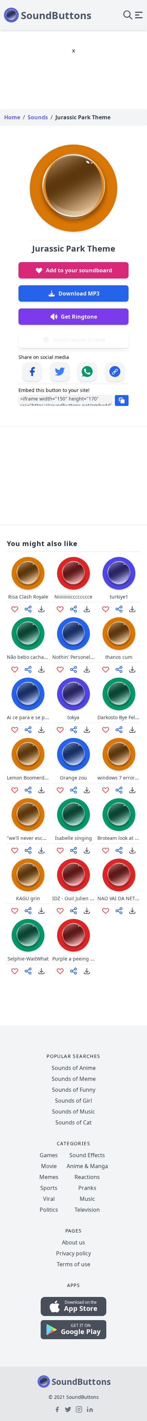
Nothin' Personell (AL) (76, 657)
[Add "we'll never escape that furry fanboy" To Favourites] (15, 850)
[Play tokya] (73, 694)
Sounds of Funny (73, 1089)
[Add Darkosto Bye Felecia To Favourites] (106, 730)
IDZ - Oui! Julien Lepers (78, 898)
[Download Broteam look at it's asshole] (132, 850)
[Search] (127, 15)
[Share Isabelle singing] (73, 850)
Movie (49, 1166)
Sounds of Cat (73, 1122)
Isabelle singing (73, 838)
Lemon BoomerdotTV (30, 777)
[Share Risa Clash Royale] (28, 609)
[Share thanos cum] (119, 669)
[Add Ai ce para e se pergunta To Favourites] (15, 730)
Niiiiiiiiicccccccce (73, 596)
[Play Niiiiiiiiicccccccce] (73, 573)
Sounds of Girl (73, 1100)
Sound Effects (87, 1155)
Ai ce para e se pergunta (35, 717)
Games (49, 1155)
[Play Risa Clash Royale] (28, 573)
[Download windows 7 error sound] (132, 790)
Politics (49, 1209)
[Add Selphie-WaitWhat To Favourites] (15, 971)
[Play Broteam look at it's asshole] (119, 814)
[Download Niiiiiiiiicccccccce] (87, 609)
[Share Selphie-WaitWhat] (28, 971)
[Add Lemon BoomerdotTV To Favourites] (15, 790)
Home (12, 117)
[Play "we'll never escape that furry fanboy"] (28, 814)
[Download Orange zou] (87, 790)
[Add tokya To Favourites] (60, 730)
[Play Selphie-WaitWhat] (28, 935)
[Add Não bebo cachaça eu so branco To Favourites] (15, 669)
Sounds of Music (73, 1111)
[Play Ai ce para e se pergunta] (28, 694)
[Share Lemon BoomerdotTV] (28, 790)
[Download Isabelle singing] (87, 850)
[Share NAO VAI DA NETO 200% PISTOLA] (119, 911)
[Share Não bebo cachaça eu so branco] (28, 669)
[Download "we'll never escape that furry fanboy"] (41, 850)
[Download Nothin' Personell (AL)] (87, 669)
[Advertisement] (73, 474)
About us (73, 1242)
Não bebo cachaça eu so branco (43, 657)
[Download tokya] (87, 730)
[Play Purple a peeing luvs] (73, 935)
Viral (49, 1199)
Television (87, 1209)
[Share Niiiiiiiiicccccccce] (73, 609)
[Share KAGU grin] (28, 911)
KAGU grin (28, 898)
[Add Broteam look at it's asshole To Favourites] (106, 850)
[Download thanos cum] (132, 669)
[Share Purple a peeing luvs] (73, 971)
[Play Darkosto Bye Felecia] (119, 694)
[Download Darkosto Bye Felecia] (132, 730)
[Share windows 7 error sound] (119, 790)
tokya (73, 717)
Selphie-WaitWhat (28, 958)
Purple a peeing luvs (75, 958)
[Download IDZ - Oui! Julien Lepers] (87, 911)
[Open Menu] (138, 15)
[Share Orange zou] (73, 790)
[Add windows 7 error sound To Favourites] (106, 790)
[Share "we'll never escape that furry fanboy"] (28, 850)
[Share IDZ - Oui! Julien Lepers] (73, 911)
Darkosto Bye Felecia (120, 717)
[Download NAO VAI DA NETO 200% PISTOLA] (132, 911)
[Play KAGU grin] (28, 875)
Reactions (87, 1177)
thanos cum (118, 657)
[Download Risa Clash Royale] (41, 609)
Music (87, 1199)
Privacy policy (73, 1253)
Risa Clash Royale (28, 596)
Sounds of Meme (74, 1079)
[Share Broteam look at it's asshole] (119, 850)
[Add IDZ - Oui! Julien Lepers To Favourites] (60, 911)
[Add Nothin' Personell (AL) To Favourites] (60, 669)
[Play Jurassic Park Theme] (73, 188)
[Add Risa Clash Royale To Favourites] (15, 609)
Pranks (87, 1188)
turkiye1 (119, 596)
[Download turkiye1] (132, 609)
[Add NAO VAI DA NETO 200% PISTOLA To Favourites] (106, 911)
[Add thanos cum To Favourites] (106, 669)
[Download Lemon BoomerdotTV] (41, 790)
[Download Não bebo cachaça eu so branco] (41, 669)
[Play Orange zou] (73, 754)
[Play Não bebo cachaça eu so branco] (28, 633)
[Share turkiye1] (119, 609)
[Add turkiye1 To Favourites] (106, 609)
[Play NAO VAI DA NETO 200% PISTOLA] (119, 875)
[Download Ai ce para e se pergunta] (41, 730)
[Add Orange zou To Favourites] (60, 790)
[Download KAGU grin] (41, 911)
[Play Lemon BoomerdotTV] (28, 754)
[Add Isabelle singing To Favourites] (60, 850)
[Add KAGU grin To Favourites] (15, 911)
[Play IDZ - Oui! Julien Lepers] (73, 875)
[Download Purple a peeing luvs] (87, 971)
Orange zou (73, 777)
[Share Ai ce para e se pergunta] (28, 730)
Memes (48, 1177)
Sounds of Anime (74, 1068)
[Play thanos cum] (119, 633)
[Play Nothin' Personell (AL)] (73, 633)
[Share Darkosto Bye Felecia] (119, 730)
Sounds (38, 117)
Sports (48, 1188)
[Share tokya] (73, 730)
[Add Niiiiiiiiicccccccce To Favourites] (60, 609)
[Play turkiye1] (119, 573)
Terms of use (73, 1264)
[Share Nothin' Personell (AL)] (73, 669)
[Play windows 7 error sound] (119, 754)
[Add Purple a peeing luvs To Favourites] (60, 971)
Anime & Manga (87, 1166)
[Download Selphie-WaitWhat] (41, 971)
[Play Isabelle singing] (73, 814)
